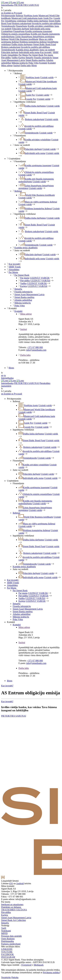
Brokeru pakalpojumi (21, 23)
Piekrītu (14, 977)
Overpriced (26, 965)
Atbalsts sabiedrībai (23, 300)
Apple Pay (48, 18)
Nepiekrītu (6, 977)
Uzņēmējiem (7, 31)
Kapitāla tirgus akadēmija (27, 49)
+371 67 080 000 (35, 347)
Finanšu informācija (43, 57)
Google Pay (31, 99)
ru (5, 375)
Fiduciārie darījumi (20, 28)
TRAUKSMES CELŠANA (14, 909)
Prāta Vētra (33, 63)
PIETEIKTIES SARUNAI (26, 5)
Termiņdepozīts (8, 26)
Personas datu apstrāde (11, 936)
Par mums (48, 55)
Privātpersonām (8, 15)
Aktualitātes (12, 55)
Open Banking (8, 938)
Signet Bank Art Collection (13, 920)
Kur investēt (46, 52)
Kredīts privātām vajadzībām (41, 26)
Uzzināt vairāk (46, 77)
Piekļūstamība (7, 941)
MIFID (4, 933)
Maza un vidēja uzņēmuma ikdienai (41, 202)
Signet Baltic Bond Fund (44, 44)
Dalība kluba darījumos (37, 21)
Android (20, 883)
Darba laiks (25, 65)
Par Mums (23, 55)
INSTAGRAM (8, 957)
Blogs (34, 65)
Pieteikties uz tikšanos (11, 907)
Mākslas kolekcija (20, 63)
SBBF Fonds (15, 267)
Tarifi (3, 928)
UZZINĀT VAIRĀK (40, 278)
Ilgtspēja (29, 57)
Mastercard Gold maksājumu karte (27, 18)
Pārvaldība (6, 57)
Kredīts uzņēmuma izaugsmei (38, 31)
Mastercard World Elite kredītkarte (41, 81)
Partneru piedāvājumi (10, 944)
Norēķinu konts (31, 15)
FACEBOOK (7, 954)
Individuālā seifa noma (40, 28)
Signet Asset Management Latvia (29, 294)
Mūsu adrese (7, 65)
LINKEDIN (6, 949)
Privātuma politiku (51, 972)
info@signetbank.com (36, 350)
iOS (11, 883)
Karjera (21, 57)
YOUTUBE (7, 952)
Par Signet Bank (36, 55)
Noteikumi (6, 930)
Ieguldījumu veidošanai (15, 21)
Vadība (14, 57)
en (2, 375)
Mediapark (39, 965)
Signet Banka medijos (35, 60)
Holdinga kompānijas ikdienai (33, 42)
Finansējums (21, 26)
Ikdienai (19, 15)
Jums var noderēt (47, 49)
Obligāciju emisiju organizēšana (15, 34)
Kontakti (43, 63)
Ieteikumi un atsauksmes (12, 904)
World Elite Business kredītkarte (23, 39)
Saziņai (16, 65)
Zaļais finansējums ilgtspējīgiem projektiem (35, 36)
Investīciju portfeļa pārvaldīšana (46, 23)
